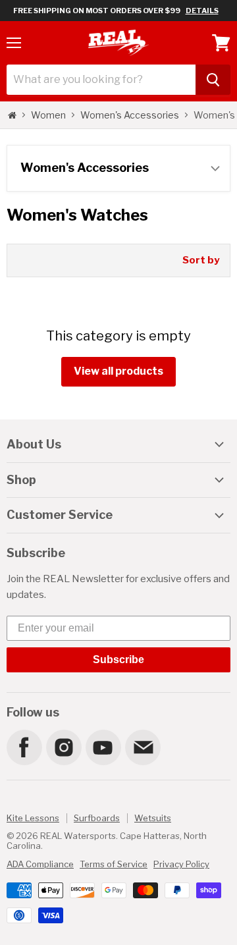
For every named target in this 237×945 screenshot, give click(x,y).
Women (48, 115)
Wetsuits (152, 818)
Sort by (200, 260)
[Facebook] (23, 747)
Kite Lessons (33, 818)
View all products (118, 371)
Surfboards (97, 818)
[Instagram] (63, 747)
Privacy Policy (181, 864)
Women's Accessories (129, 115)
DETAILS (202, 10)
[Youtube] (102, 747)
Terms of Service (113, 864)
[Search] (213, 80)
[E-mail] (142, 747)
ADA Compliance (40, 864)
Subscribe (118, 659)
